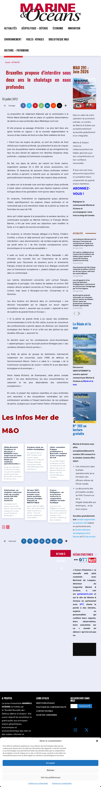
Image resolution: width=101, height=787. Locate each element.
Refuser (50, 770)
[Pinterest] (35, 105)
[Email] (59, 105)
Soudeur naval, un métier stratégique (35, 448)
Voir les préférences (50, 777)
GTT (82, 604)
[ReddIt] (53, 105)
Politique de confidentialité (38, 783)
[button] (97, 741)
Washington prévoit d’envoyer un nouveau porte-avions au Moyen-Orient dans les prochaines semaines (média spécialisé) (83, 300)
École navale (89, 536)
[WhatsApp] (41, 105)
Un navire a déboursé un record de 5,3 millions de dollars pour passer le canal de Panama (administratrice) (83, 256)
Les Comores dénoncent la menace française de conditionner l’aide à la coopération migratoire (84, 242)
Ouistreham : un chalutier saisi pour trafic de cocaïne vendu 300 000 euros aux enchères (13, 495)
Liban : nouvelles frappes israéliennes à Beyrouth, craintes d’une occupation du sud (58, 452)
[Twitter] (29, 105)
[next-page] (7, 527)
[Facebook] (23, 105)
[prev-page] (3, 527)
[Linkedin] (47, 105)
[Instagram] (75, 730)
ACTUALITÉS (16, 62)
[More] (65, 105)
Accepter (50, 763)
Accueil (7, 62)
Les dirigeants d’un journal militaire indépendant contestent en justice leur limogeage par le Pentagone (84, 284)
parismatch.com (85, 594)
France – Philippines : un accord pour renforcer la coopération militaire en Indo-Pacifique (57, 496)
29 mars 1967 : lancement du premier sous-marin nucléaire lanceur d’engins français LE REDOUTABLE (34, 496)
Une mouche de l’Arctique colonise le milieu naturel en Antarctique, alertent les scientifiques (84, 270)
